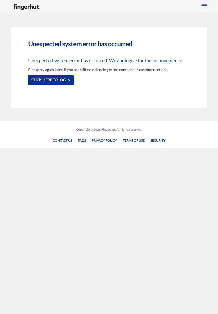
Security (158, 140)
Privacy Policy (104, 140)
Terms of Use (134, 140)
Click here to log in (50, 79)
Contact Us (62, 140)
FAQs (82, 140)
